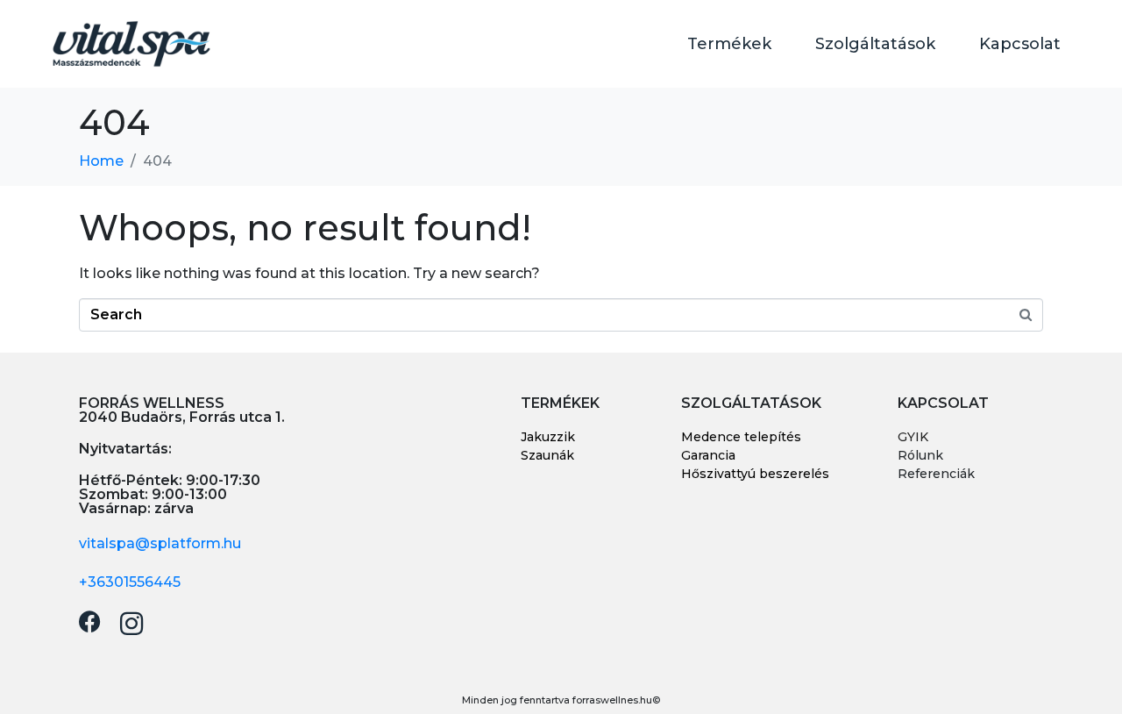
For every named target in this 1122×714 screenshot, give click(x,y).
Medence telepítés (741, 437)
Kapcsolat (1020, 44)
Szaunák (547, 455)
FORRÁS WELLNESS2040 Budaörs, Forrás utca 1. (182, 410)
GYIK (913, 437)
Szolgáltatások (875, 44)
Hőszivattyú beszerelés (755, 474)
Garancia (708, 455)
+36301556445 (130, 582)
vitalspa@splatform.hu (160, 543)
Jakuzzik (548, 437)
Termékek (729, 44)
